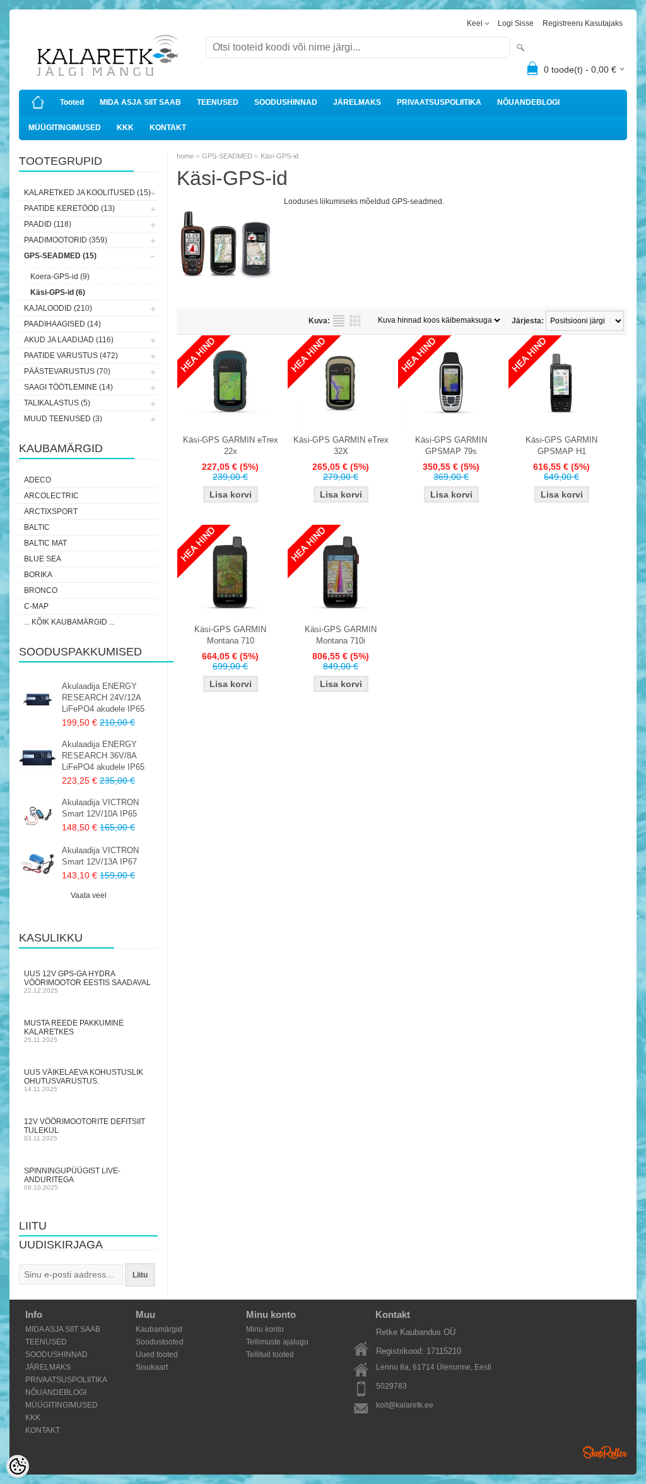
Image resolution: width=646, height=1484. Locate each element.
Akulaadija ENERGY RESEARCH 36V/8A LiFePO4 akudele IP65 (103, 755)
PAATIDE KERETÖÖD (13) (69, 208)
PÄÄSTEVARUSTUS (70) (67, 371)
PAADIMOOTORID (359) (65, 240)
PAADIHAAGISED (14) (62, 324)
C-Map (36, 606)
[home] (37, 102)
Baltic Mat (45, 543)
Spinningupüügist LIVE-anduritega (72, 1178)
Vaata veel (89, 895)
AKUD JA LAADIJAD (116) (69, 339)
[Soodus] (230, 383)
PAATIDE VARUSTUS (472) (71, 355)
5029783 (391, 1386)
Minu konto (265, 1329)
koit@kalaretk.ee (404, 1405)
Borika (38, 574)
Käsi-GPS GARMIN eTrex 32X (341, 445)
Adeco (37, 480)
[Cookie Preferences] (17, 1466)
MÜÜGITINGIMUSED (64, 127)
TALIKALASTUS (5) (57, 402)
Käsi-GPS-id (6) (57, 292)
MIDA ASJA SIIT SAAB (140, 102)
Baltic (37, 527)
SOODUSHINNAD (285, 102)
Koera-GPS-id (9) (60, 276)
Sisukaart (152, 1367)
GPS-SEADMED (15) (60, 255)
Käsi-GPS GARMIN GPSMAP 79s (451, 445)
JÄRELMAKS (357, 102)
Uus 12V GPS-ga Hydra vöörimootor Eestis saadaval (87, 981)
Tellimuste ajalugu (277, 1341)
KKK (125, 127)
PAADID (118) (47, 224)
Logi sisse (516, 23)
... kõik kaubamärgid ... (69, 622)
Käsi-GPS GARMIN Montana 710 (230, 635)
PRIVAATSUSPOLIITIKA (439, 102)
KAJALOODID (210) (58, 308)
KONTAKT (168, 127)
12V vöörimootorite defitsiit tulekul (84, 1129)
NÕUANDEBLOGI (528, 102)
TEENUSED (217, 102)
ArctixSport (51, 511)
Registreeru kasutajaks (583, 23)
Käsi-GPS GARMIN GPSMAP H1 (561, 445)
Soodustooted (160, 1341)
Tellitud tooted (270, 1354)
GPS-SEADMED (227, 156)
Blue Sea (42, 558)
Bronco (40, 590)
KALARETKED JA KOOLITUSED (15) (87, 192)
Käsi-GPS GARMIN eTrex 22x (230, 445)
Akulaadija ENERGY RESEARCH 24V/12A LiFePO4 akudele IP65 (103, 697)
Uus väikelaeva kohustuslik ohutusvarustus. (83, 1080)
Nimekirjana (338, 320)
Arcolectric (51, 495)
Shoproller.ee (605, 1452)
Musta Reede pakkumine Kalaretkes (74, 1031)
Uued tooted (157, 1354)
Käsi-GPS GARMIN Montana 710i (341, 635)
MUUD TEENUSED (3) (63, 418)
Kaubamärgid (159, 1329)
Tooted (72, 102)
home (185, 156)
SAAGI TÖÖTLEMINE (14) (68, 387)
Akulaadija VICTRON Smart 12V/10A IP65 (100, 808)
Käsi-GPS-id (279, 156)
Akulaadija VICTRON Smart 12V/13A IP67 (100, 856)
